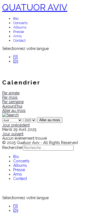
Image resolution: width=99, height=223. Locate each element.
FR (15, 57)
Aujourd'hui (12, 106)
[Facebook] (13, 71)
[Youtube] (5, 71)
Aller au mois (14, 110)
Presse (18, 32)
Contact (19, 40)
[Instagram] (21, 71)
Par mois (10, 97)
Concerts (20, 23)
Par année (11, 93)
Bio (15, 18)
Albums (19, 27)
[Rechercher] (10, 115)
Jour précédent (16, 125)
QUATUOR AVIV (34, 7)
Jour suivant (12, 134)
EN (15, 61)
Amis (17, 36)
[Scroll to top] (3, 218)
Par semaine (13, 102)
